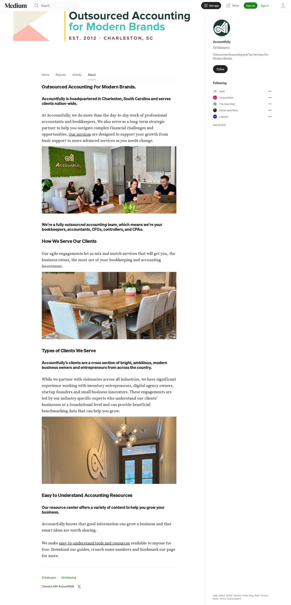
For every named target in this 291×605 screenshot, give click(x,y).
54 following (68, 577)
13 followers (49, 577)
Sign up (250, 5)
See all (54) (219, 124)
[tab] (45, 75)
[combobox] (60, 5)
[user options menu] (283, 5)
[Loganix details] (270, 116)
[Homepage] (16, 5)
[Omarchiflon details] (270, 97)
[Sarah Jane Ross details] (270, 110)
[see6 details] (270, 91)
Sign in (265, 5)
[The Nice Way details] (270, 104)
